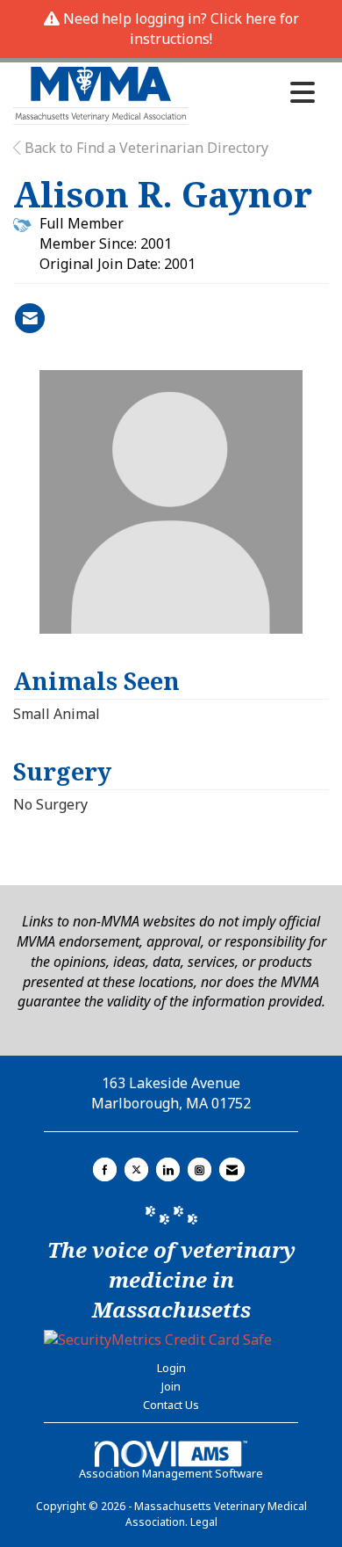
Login (171, 1368)
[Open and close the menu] (256, 92)
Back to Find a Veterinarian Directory (144, 147)
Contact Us (171, 1405)
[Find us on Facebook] (105, 1169)
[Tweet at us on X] (136, 1169)
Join (171, 1386)
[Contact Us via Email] (232, 1169)
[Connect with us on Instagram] (199, 1169)
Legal (203, 1521)
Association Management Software (171, 1473)
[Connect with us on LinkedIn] (168, 1169)
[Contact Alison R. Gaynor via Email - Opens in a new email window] (29, 318)
